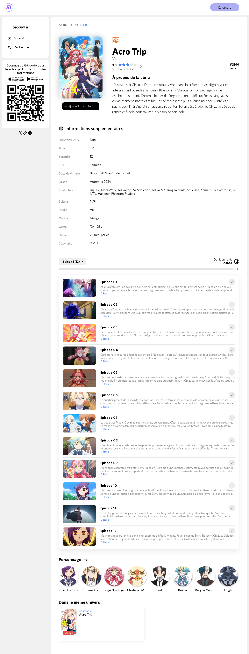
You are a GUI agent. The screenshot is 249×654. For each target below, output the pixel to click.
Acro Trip (81, 25)
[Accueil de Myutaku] (9, 7)
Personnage (70, 559)
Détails (104, 293)
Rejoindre (224, 7)
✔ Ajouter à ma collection (80, 106)
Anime (63, 25)
